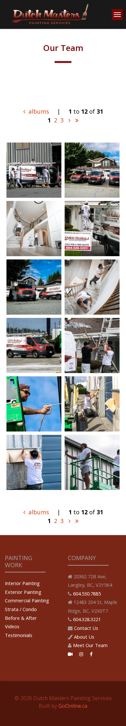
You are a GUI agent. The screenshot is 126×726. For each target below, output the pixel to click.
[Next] (69, 120)
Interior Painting (22, 583)
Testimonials (18, 635)
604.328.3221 (87, 619)
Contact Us (86, 628)
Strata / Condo (21, 609)
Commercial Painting (27, 600)
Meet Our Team (90, 645)
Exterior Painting (23, 592)
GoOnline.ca (72, 705)
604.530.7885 (87, 593)
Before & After (21, 618)
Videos (12, 626)
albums (38, 111)
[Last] (77, 120)
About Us (84, 636)
